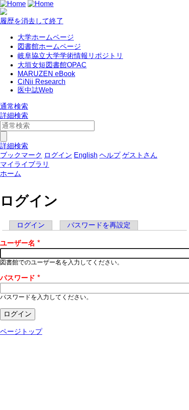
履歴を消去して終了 (31, 21)
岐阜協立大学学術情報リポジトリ (70, 55)
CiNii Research (41, 81)
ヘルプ (109, 155)
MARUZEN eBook (46, 73)
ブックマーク (21, 155)
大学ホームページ (46, 37)
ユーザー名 (17, 243)
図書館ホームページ (49, 46)
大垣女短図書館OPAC (52, 65)
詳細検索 (14, 115)
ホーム (10, 173)
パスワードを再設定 (99, 225)
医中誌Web (35, 90)
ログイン (58, 155)
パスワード (17, 278)
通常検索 (14, 106)
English (86, 155)
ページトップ (21, 331)
